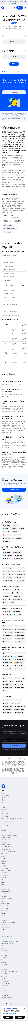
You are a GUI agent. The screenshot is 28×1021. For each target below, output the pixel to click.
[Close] (24, 1009)
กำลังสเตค (4, 964)
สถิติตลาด (3, 830)
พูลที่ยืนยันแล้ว (5, 927)
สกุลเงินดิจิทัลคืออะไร (6, 847)
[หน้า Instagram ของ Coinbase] (10, 1004)
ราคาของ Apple (5, 995)
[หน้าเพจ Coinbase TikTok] (15, 1004)
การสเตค (3, 917)
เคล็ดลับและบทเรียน (6, 837)
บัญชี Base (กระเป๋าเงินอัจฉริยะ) (9, 941)
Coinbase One (5, 889)
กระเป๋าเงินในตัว (5, 939)
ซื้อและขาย (4, 884)
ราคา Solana (4, 985)
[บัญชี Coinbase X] (1, 1004)
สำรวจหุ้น (3, 828)
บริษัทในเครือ (4, 798)
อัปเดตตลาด (4, 842)
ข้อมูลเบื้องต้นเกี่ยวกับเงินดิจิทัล (9, 835)
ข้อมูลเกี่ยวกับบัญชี (6, 870)
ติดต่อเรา (3, 863)
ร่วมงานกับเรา (5, 795)
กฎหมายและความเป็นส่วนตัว (8, 811)
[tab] (4, 72)
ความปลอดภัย (5, 805)
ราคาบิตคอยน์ (5, 981)
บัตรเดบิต (3, 896)
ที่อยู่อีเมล (4, 737)
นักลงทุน (3, 807)
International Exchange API (9, 971)
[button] (25, 8)
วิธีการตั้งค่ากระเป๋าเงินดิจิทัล (8, 851)
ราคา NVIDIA (4, 993)
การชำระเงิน (4, 908)
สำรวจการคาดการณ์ (6, 898)
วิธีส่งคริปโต (4, 854)
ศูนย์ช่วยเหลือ (4, 861)
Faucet (3, 967)
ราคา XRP (4, 988)
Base (2, 934)
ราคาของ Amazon (6, 1000)
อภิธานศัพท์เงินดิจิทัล (6, 840)
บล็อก (2, 800)
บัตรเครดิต (4, 894)
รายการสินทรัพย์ (5, 903)
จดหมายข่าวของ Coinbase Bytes (10, 833)
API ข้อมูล (4, 955)
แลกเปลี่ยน (4, 920)
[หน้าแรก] (2, 7)
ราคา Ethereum (5, 983)
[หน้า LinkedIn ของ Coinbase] (6, 1004)
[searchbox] (14, 57)
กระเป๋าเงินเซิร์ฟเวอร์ (6, 936)
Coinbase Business (6, 906)
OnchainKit (4, 953)
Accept (20, 1017)
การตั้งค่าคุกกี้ (4, 816)
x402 (2, 946)
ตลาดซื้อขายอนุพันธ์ (6, 924)
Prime (3, 915)
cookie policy (10, 1008)
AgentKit (4, 962)
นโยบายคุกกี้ (4, 814)
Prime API (4, 974)
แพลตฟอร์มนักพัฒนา (6, 932)
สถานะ (3, 879)
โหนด (2, 960)
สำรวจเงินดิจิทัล (5, 826)
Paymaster (4, 950)
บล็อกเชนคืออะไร (5, 849)
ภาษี (2, 856)
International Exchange (8, 922)
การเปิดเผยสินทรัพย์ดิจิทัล (7, 821)
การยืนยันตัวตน (5, 868)
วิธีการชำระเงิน (5, 872)
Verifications (5, 957)
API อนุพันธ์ (4, 976)
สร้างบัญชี (4, 865)
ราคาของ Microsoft (6, 997)
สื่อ (2, 802)
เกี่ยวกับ (3, 793)
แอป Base (4, 887)
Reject (8, 1017)
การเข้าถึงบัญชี (5, 875)
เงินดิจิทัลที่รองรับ (5, 877)
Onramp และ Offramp (7, 943)
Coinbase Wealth (6, 891)
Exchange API (5, 969)
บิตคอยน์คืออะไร (5, 844)
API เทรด (3, 948)
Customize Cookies (11, 1013)
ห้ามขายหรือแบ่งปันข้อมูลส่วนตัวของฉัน (11, 818)
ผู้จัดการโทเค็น (5, 910)
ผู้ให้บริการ (4, 809)
